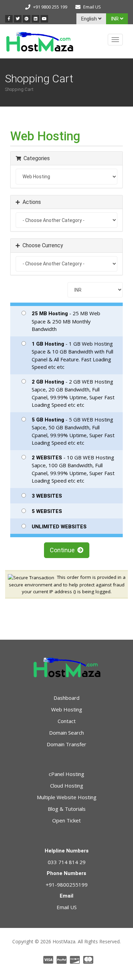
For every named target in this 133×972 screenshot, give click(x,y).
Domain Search (66, 732)
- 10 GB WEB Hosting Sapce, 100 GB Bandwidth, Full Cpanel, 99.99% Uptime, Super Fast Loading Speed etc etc (73, 469)
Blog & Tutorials (67, 808)
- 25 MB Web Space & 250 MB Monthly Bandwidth (66, 321)
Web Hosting (66, 709)
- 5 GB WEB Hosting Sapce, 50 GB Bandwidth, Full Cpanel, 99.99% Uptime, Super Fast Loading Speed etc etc (73, 431)
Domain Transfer (66, 744)
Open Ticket (66, 820)
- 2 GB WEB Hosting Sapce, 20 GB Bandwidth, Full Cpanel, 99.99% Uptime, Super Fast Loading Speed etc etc (73, 393)
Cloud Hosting (66, 785)
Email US (92, 7)
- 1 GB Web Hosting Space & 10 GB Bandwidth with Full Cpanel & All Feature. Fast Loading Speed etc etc (72, 355)
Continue (63, 550)
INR (115, 19)
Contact (67, 721)
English (89, 19)
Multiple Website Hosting (67, 797)
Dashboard (66, 697)
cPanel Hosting (66, 773)
